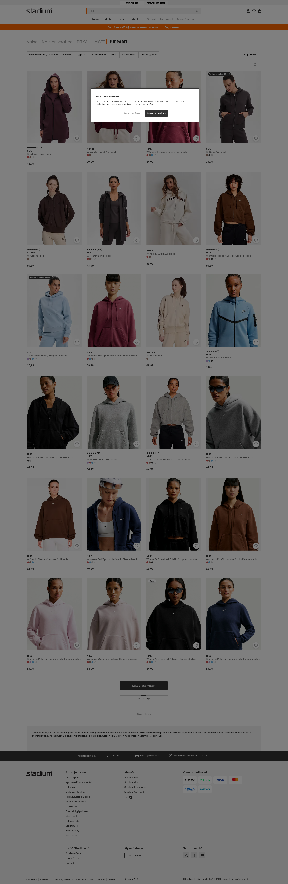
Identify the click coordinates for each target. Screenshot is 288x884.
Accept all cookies (156, 113)
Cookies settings (132, 113)
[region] (145, 105)
